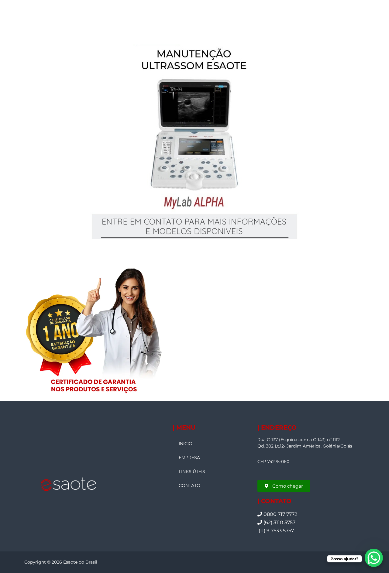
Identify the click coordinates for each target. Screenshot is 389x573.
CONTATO (189, 485)
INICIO (185, 443)
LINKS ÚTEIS (192, 471)
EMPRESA (189, 457)
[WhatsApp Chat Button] (374, 558)
